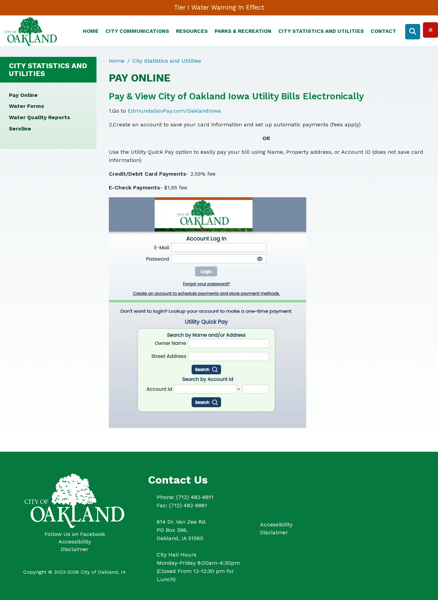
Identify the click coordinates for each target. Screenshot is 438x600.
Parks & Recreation (243, 31)
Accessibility (75, 541)
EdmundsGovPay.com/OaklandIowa (174, 111)
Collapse (430, 30)
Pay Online (23, 95)
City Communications (137, 31)
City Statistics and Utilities (321, 31)
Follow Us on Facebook (74, 534)
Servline (20, 129)
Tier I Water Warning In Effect (219, 7)
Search (412, 31)
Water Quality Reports (39, 117)
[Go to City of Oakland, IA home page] (30, 20)
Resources (192, 31)
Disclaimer (75, 549)
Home (91, 31)
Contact (383, 31)
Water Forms (26, 106)
